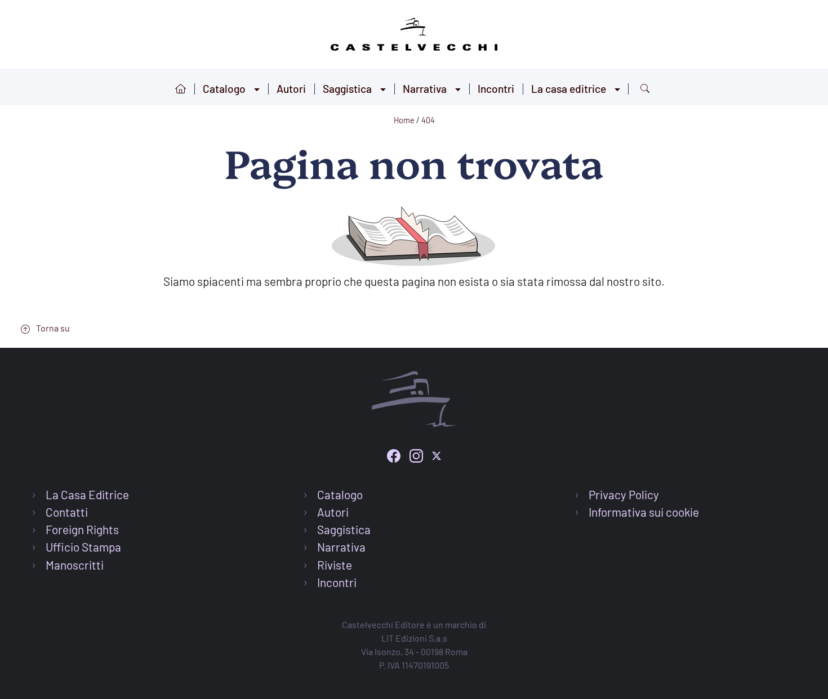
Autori (291, 88)
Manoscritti (75, 565)
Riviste (334, 565)
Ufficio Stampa (83, 547)
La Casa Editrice (87, 494)
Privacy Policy (624, 494)
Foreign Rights (82, 529)
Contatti (67, 512)
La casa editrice (568, 88)
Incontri (496, 88)
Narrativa (425, 88)
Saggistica (347, 88)
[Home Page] (414, 32)
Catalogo (224, 88)
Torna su (52, 327)
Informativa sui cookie (644, 512)
